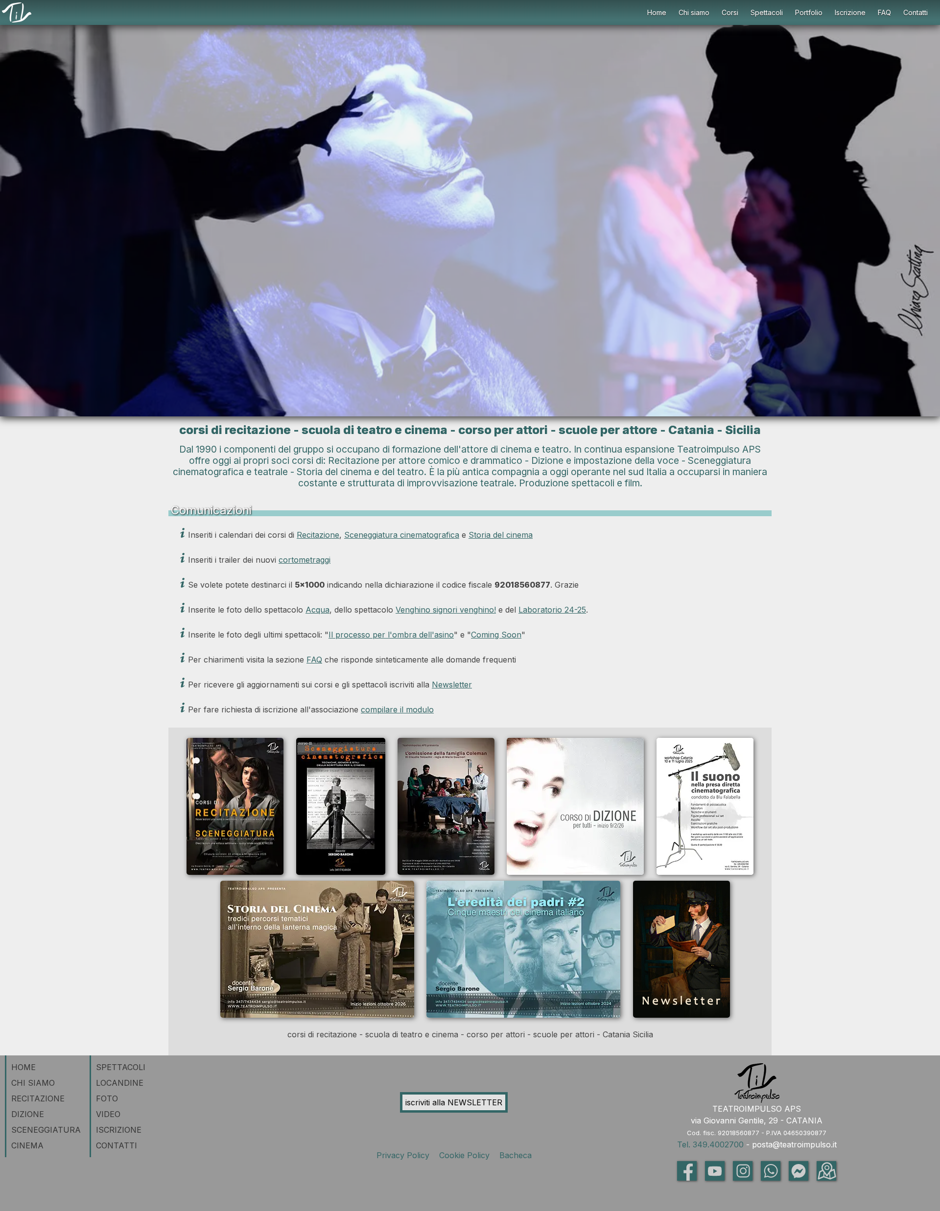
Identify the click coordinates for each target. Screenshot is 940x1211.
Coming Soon (496, 635)
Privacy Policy (405, 1155)
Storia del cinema (501, 535)
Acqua (317, 610)
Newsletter (452, 684)
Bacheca (514, 1155)
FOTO (107, 1098)
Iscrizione (850, 12)
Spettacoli (767, 12)
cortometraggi (304, 560)
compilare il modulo (397, 709)
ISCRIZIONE (118, 1130)
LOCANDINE (119, 1083)
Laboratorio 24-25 (552, 610)
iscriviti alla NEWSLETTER (453, 1102)
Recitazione (318, 535)
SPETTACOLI (120, 1067)
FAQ (884, 12)
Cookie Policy (465, 1155)
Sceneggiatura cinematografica (401, 535)
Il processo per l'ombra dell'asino (391, 635)
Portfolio (808, 12)
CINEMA (27, 1145)
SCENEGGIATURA (46, 1130)
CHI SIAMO (33, 1083)
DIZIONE (27, 1114)
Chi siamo (694, 12)
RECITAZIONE (38, 1098)
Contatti (915, 12)
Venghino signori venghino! (446, 610)
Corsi (730, 12)
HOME (23, 1067)
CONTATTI (116, 1145)
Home (656, 12)
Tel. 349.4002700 (710, 1144)
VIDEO (108, 1114)
